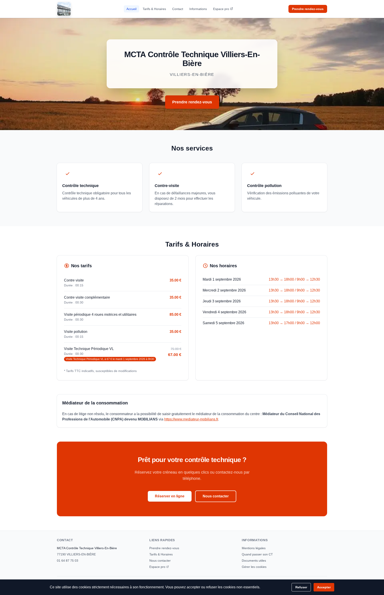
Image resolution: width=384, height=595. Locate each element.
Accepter (324, 587)
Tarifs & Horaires (154, 9)
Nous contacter (216, 496)
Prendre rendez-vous (308, 9)
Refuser (301, 587)
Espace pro (221, 9)
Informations (198, 9)
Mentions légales (254, 548)
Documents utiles (254, 560)
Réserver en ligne (169, 496)
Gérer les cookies (254, 567)
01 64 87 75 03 (67, 560)
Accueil (131, 9)
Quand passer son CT (257, 554)
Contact (177, 9)
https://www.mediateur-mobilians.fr (191, 419)
